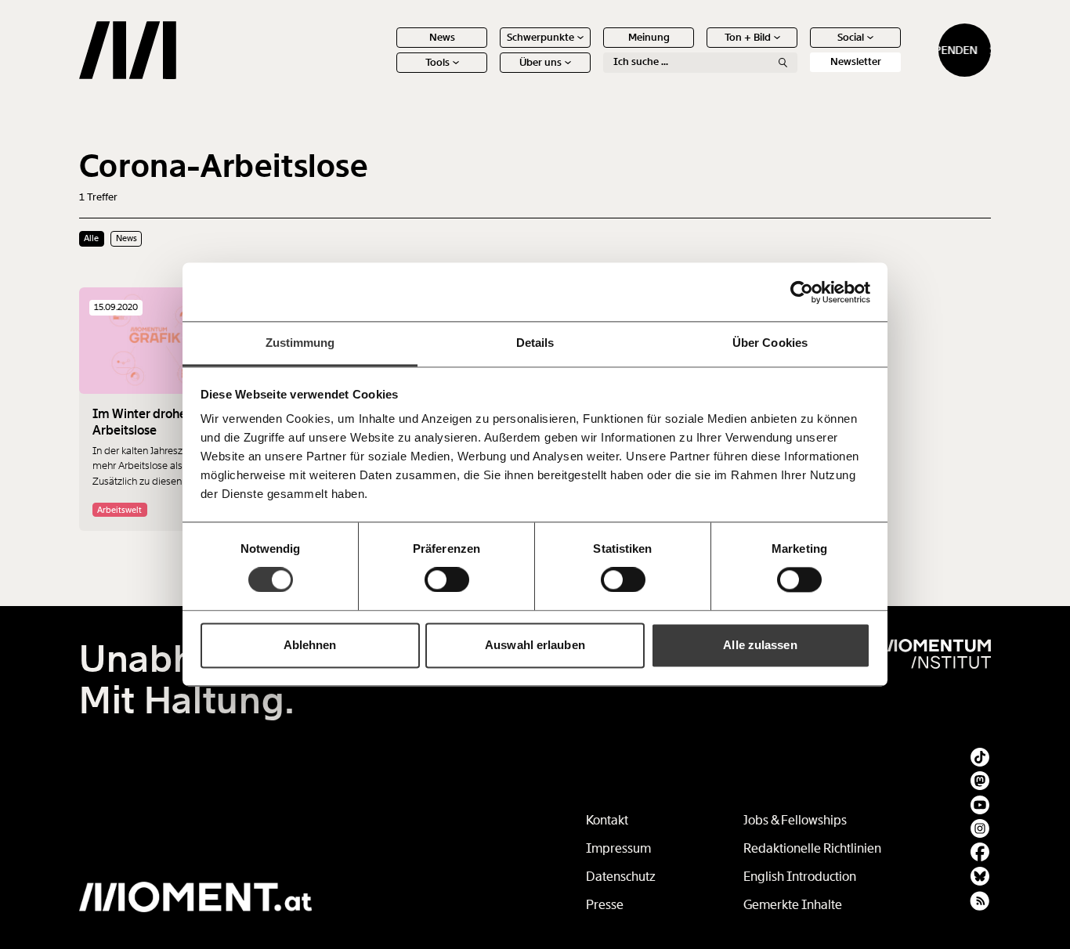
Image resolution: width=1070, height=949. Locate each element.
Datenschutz (621, 876)
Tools (437, 62)
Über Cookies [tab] (770, 342)
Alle (91, 238)
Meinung (649, 37)
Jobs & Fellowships (795, 820)
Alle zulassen (760, 644)
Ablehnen (310, 644)
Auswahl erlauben (535, 644)
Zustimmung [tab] (300, 342)
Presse (605, 905)
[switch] (447, 580)
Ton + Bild (748, 37)
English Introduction (799, 876)
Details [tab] (535, 342)
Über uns (540, 62)
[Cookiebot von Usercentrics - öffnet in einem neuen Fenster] (801, 292)
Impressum (618, 848)
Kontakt (607, 820)
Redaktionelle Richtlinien (812, 848)
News (442, 37)
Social (850, 37)
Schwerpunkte (540, 37)
